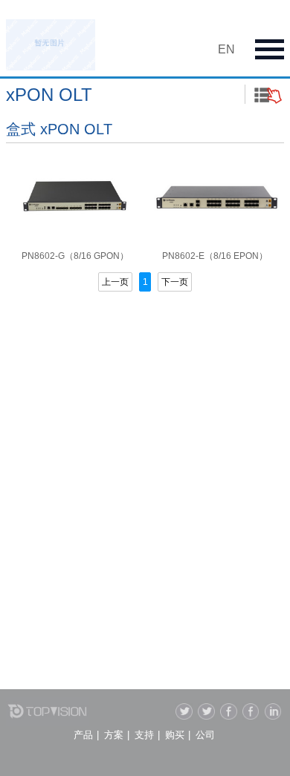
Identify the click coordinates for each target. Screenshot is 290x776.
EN (226, 49)
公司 (205, 734)
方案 (113, 734)
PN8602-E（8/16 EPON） (215, 256)
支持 (144, 734)
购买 (174, 734)
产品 (83, 734)
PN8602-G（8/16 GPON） (75, 256)
